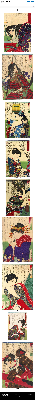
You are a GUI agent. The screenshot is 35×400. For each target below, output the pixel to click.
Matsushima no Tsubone (17, 177)
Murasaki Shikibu (17, 52)
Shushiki (17, 388)
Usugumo (17, 262)
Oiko (17, 138)
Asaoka (17, 340)
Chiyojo (17, 310)
